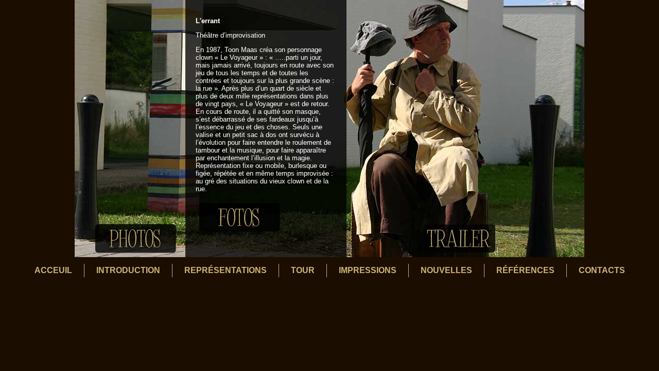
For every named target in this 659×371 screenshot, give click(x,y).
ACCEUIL (53, 270)
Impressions (367, 270)
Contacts (602, 270)
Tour (303, 270)
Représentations (225, 270)
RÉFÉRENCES (525, 270)
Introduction (128, 270)
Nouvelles (446, 270)
